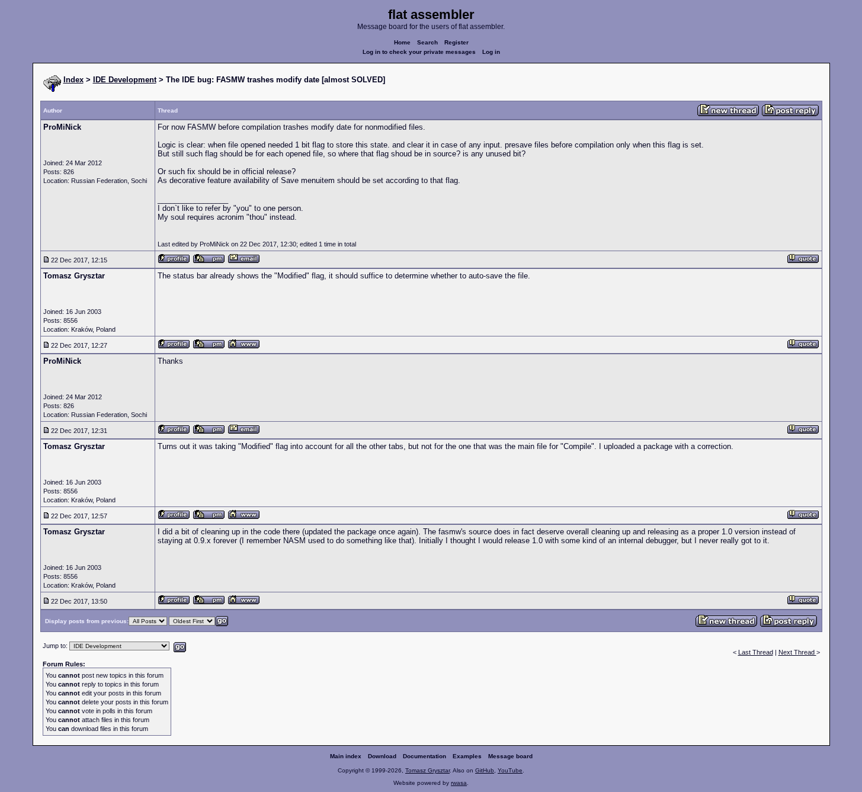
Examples (467, 756)
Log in (491, 52)
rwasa (459, 783)
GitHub (484, 770)
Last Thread (755, 652)
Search (427, 42)
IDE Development (124, 79)
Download (382, 756)
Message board (510, 756)
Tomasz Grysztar (427, 770)
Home (402, 42)
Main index (345, 756)
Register (456, 42)
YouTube (510, 770)
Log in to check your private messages (419, 52)
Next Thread (797, 652)
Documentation (424, 756)
